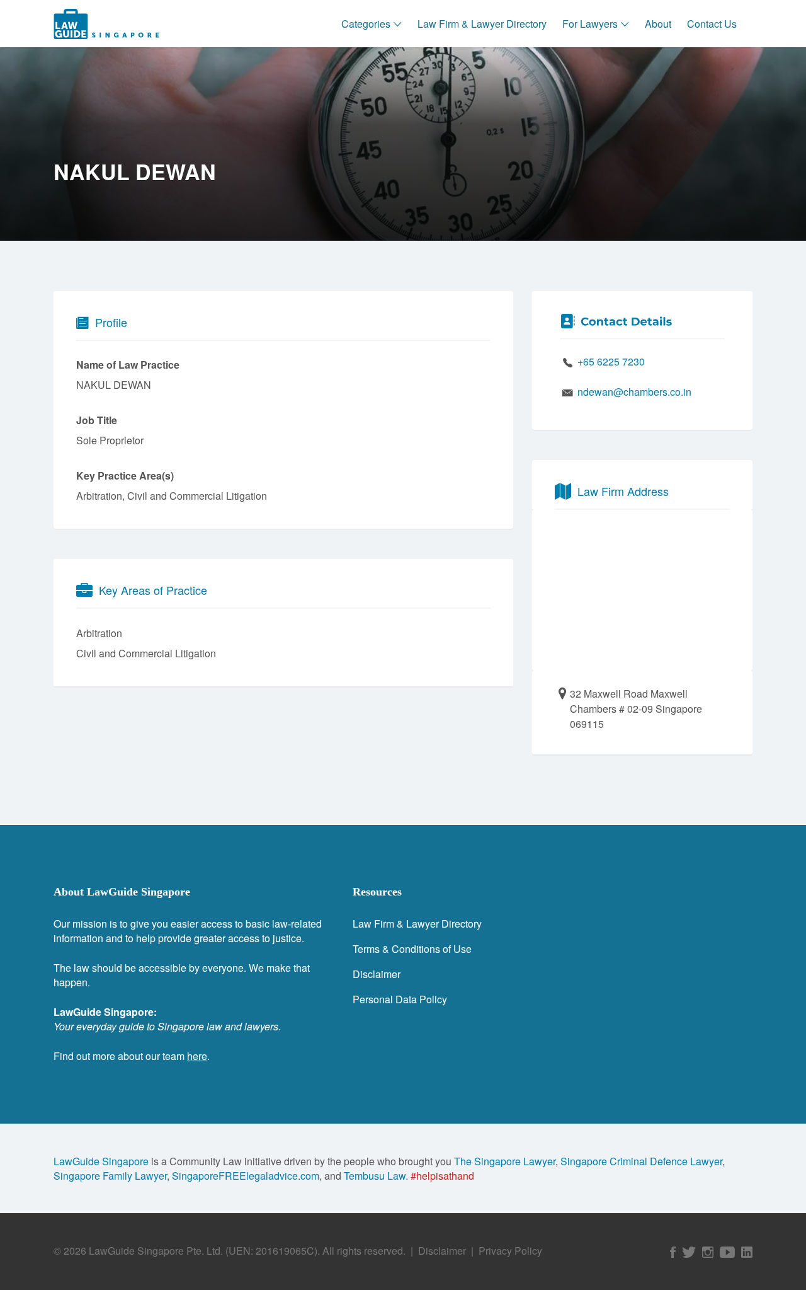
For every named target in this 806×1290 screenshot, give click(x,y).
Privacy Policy (510, 1250)
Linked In (746, 1252)
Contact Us (712, 23)
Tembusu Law (375, 1175)
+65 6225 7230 (611, 361)
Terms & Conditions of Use (412, 949)
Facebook (673, 1252)
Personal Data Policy (400, 999)
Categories (365, 23)
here (197, 1056)
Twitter (689, 1252)
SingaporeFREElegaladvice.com (245, 1175)
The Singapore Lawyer (504, 1161)
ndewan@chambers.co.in (634, 391)
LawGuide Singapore (101, 1161)
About (658, 23)
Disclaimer (376, 974)
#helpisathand (442, 1175)
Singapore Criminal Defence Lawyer (641, 1161)
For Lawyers (590, 23)
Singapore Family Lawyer (110, 1175)
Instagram (707, 1252)
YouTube (727, 1252)
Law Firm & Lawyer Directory (482, 23)
